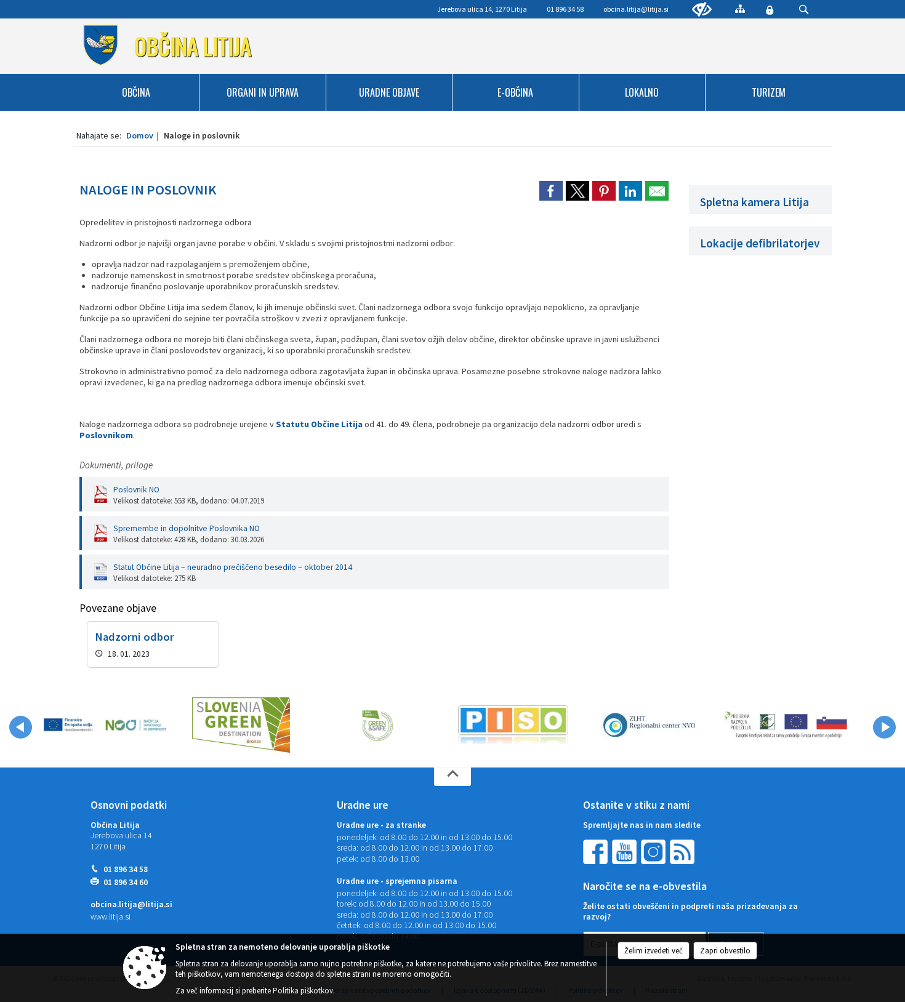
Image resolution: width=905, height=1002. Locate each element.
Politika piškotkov (303, 990)
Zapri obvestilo (725, 950)
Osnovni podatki (128, 805)
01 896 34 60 (125, 882)
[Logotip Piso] (513, 725)
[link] (551, 191)
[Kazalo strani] (740, 9)
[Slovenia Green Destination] (241, 725)
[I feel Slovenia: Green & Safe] (377, 725)
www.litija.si (110, 917)
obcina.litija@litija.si (636, 9)
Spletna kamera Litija (754, 201)
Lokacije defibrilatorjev (760, 243)
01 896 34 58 (125, 869)
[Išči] (803, 9)
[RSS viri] (683, 851)
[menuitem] (136, 92)
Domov (139, 135)
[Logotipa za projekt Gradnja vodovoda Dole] (105, 725)
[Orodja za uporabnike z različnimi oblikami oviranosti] (701, 10)
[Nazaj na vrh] (452, 777)
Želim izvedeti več (653, 950)
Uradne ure (362, 805)
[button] (20, 727)
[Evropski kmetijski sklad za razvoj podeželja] (785, 725)
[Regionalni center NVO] (649, 725)
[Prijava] (769, 10)
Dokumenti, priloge (116, 465)
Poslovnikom (106, 435)
